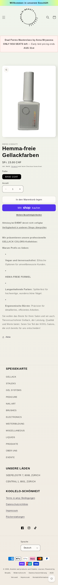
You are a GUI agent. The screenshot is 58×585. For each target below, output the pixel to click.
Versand (14, 166)
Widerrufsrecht (20, 573)
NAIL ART (11, 403)
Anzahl (5, 183)
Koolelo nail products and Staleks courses (27, 569)
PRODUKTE (12, 444)
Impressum (12, 510)
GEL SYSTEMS (13, 390)
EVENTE (10, 457)
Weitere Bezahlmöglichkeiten (29, 215)
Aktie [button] (8, 337)
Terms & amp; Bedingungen (20, 498)
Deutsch (27, 548)
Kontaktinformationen (41, 577)
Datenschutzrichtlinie (17, 504)
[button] (3, 17)
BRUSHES (11, 410)
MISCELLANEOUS (15, 430)
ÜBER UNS (11, 450)
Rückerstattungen (15, 516)
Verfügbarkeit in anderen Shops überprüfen (24, 227)
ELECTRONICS (14, 417)
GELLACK (11, 377)
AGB (51, 573)
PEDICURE (11, 397)
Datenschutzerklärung (38, 573)
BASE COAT (11, 177)
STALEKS (11, 383)
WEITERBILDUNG (15, 424)
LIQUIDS (10, 437)
